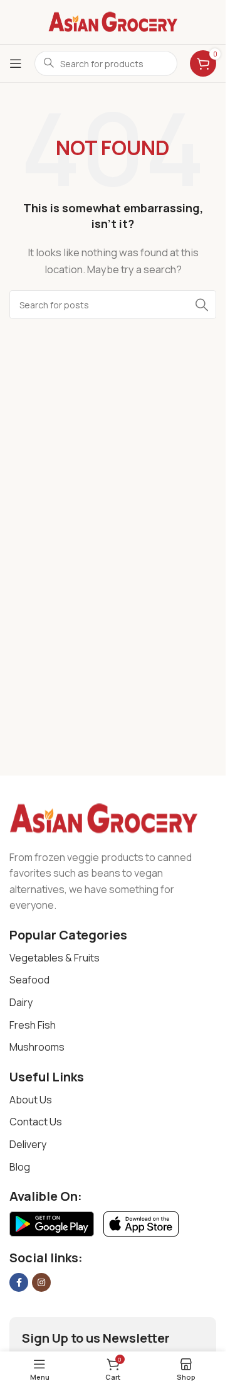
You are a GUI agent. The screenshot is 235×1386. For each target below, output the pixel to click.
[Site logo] (112, 21)
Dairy (21, 1002)
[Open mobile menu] (15, 63)
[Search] (201, 304)
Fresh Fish (32, 1025)
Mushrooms (37, 1047)
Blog (19, 1167)
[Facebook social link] (18, 1282)
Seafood (29, 980)
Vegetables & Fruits (54, 958)
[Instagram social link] (41, 1282)
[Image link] (103, 818)
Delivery (27, 1144)
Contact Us (35, 1122)
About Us (30, 1100)
